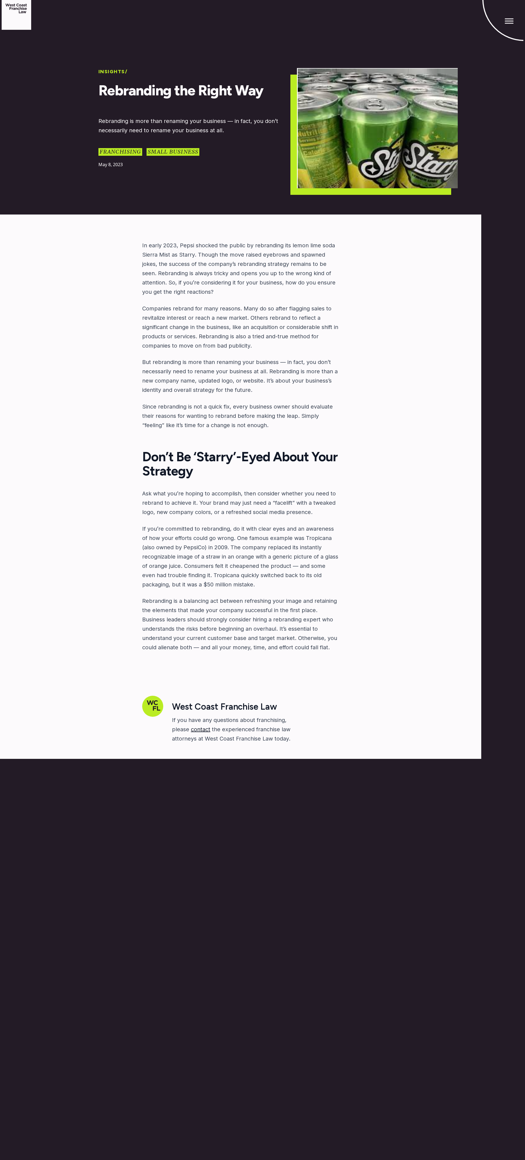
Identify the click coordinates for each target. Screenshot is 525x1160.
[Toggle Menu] (509, 21)
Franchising (120, 151)
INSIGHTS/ (112, 72)
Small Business (173, 151)
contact (200, 729)
